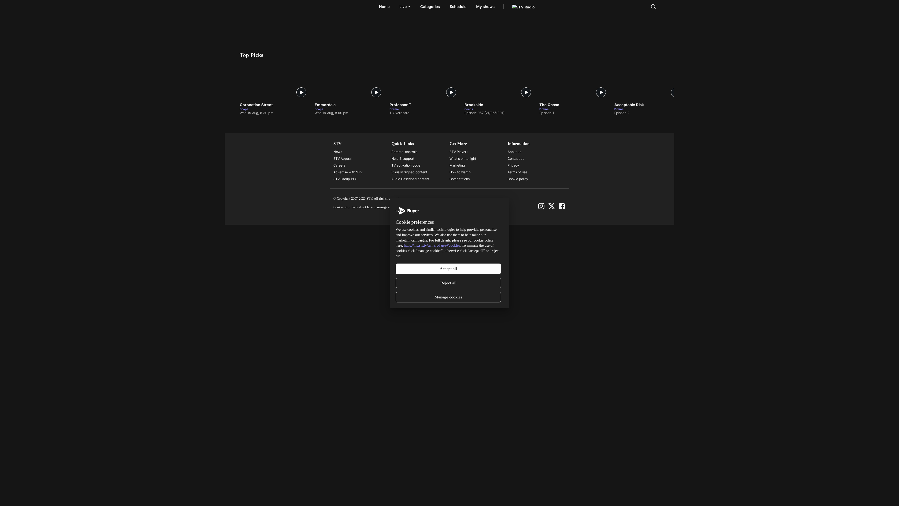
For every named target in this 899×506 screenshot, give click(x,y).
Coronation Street (256, 105)
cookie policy (419, 207)
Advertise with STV (347, 172)
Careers (339, 165)
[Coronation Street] (275, 81)
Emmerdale (325, 105)
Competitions (460, 179)
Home (384, 6)
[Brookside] (499, 81)
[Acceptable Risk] (649, 81)
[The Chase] (574, 81)
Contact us (516, 158)
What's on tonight (463, 158)
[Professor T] (425, 81)
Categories (430, 6)
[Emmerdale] (350, 81)
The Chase (549, 105)
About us (514, 152)
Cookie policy (518, 179)
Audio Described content (410, 179)
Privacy (513, 165)
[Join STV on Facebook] (562, 206)
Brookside (473, 105)
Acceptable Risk (629, 105)
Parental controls (404, 152)
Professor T (400, 105)
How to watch (460, 172)
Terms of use (517, 172)
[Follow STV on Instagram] (541, 206)
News (337, 152)
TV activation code (405, 165)
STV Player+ (459, 152)
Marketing (457, 165)
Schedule (458, 6)
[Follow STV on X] (551, 206)
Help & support (402, 158)
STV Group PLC (345, 179)
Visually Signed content (409, 172)
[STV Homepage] (250, 6)
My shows (485, 6)
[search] (653, 6)
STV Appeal (342, 158)
